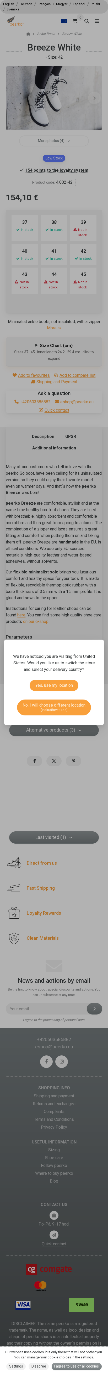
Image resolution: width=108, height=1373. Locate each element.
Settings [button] (16, 1366)
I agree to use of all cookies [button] (76, 1366)
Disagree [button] (38, 1366)
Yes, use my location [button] (54, 685)
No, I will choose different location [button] (54, 707)
